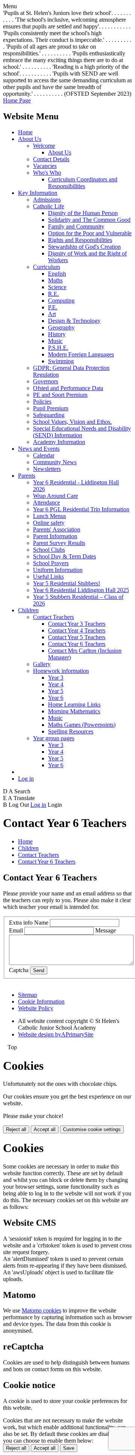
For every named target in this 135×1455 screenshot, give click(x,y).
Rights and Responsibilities (80, 240)
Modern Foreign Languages (81, 354)
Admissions (47, 199)
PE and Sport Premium (60, 395)
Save (68, 1448)
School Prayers (51, 563)
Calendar (43, 455)
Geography (61, 327)
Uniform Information (57, 570)
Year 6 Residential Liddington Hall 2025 (81, 590)
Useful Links (48, 576)
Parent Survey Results (59, 543)
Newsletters (47, 469)
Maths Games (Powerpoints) (82, 725)
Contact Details (51, 159)
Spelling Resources (70, 731)
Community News (54, 462)
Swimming (61, 361)
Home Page (17, 100)
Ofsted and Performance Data (68, 388)
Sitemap (27, 995)
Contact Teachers (53, 617)
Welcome (44, 146)
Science (57, 287)
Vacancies (45, 166)
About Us (29, 139)
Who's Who (47, 172)
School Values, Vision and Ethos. (72, 422)
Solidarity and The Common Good (89, 220)
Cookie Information (41, 1001)
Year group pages (53, 738)
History (57, 334)
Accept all (45, 1129)
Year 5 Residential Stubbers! (66, 583)
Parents (26, 475)
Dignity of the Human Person (83, 213)
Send (38, 970)
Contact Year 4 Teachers (76, 630)
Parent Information (55, 536)
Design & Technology (74, 321)
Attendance (46, 502)
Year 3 (55, 677)
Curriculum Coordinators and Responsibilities (82, 182)
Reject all (16, 1129)
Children (28, 610)
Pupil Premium (50, 408)
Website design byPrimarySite (55, 1034)
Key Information (37, 193)
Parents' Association (56, 529)
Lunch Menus (49, 516)
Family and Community (76, 226)
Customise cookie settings (92, 1129)
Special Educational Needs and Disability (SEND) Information (82, 431)
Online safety (48, 523)
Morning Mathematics (74, 711)
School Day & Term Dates (64, 556)
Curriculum (46, 267)
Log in (26, 778)
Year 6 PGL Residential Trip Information (81, 509)
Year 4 (55, 684)
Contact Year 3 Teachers (76, 624)
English (57, 273)
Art (52, 314)
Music (55, 341)
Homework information (61, 671)
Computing (61, 300)
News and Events (39, 448)
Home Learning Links (74, 704)
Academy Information (59, 442)
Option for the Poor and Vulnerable (90, 233)
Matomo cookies (41, 1310)
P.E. (52, 307)
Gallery (42, 664)
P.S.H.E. (58, 347)
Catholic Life (48, 206)
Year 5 (55, 691)
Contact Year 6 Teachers (76, 644)
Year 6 (55, 698)
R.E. (53, 294)
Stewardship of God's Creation (84, 246)
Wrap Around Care (55, 496)
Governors (45, 381)
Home (25, 132)
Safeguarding (48, 415)
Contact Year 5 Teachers (76, 637)
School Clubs (49, 549)
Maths (55, 280)
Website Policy (35, 1008)
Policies (42, 401)
